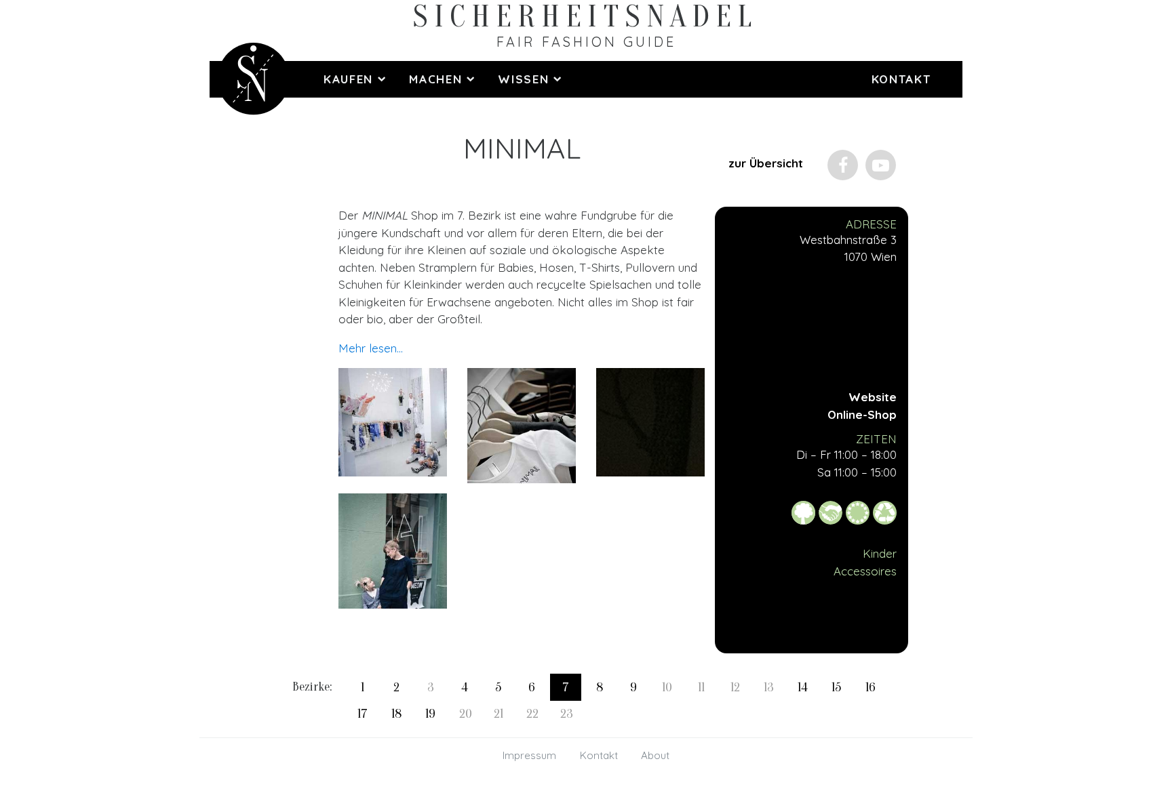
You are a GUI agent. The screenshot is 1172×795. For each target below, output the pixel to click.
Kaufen (351, 79)
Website (872, 397)
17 (362, 713)
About (655, 755)
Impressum (529, 755)
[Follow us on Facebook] (842, 165)
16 (870, 687)
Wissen (525, 79)
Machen (438, 79)
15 (836, 687)
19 (430, 713)
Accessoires (865, 571)
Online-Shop (862, 414)
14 (803, 687)
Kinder (880, 553)
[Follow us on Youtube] (880, 165)
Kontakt (901, 79)
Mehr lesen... (370, 348)
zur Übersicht (765, 163)
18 (396, 713)
